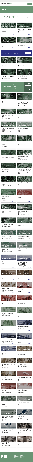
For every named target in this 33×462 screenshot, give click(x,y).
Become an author (22, 457)
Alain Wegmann (7, 131)
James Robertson (28, 130)
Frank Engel (28, 419)
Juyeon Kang (12, 341)
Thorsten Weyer (29, 265)
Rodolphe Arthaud (23, 303)
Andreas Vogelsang (27, 159)
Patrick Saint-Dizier (8, 341)
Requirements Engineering (6, 3)
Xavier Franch (24, 159)
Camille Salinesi (6, 101)
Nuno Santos (6, 77)
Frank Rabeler (23, 379)
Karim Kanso (7, 405)
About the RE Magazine (16, 456)
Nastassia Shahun (23, 45)
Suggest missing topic (22, 456)
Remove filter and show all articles (29, 20)
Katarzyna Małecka (23, 144)
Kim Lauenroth (23, 432)
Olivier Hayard (10, 131)
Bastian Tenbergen (21, 265)
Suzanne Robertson (25, 130)
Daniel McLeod (10, 405)
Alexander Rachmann (22, 419)
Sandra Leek (6, 278)
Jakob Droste (11, 32)
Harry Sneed (8, 211)
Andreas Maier (24, 172)
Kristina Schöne (4, 185)
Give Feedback (21, 455)
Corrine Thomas (8, 290)
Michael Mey (6, 65)
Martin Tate (6, 303)
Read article (13, 34)
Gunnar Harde (6, 353)
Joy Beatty (24, 225)
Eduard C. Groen (5, 32)
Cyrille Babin (23, 31)
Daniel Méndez (21, 159)
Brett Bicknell (4, 405)
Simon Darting (27, 172)
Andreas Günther (8, 185)
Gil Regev (4, 131)
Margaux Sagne (11, 185)
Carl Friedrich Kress (7, 367)
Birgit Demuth (10, 211)
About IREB (15, 455)
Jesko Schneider (25, 419)
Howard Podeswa (23, 213)
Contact (15, 457)
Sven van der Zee (23, 354)
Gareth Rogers (23, 278)
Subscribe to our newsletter (28, 89)
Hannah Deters (8, 32)
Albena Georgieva (11, 290)
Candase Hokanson (27, 225)
